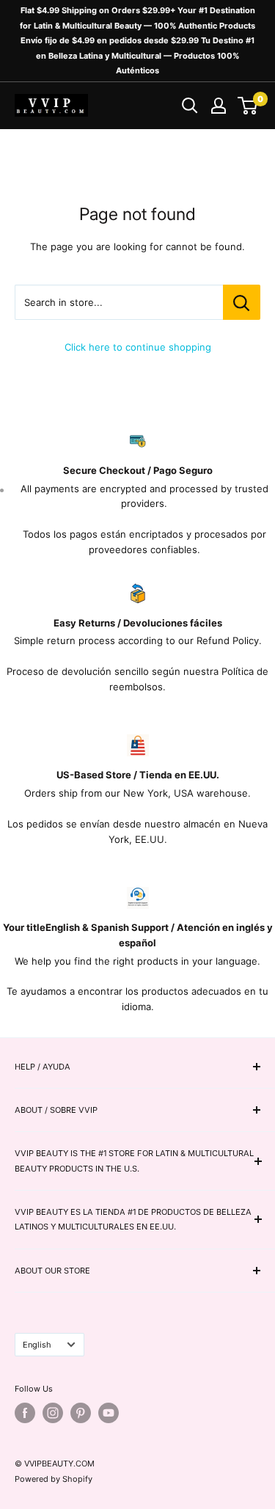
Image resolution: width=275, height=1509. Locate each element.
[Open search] (190, 106)
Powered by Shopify (53, 1479)
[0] (248, 105)
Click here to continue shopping (138, 347)
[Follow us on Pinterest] (80, 1413)
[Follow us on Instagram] (53, 1413)
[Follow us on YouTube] (108, 1413)
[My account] (218, 106)
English (37, 1345)
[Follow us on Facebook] (25, 1413)
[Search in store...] (241, 302)
